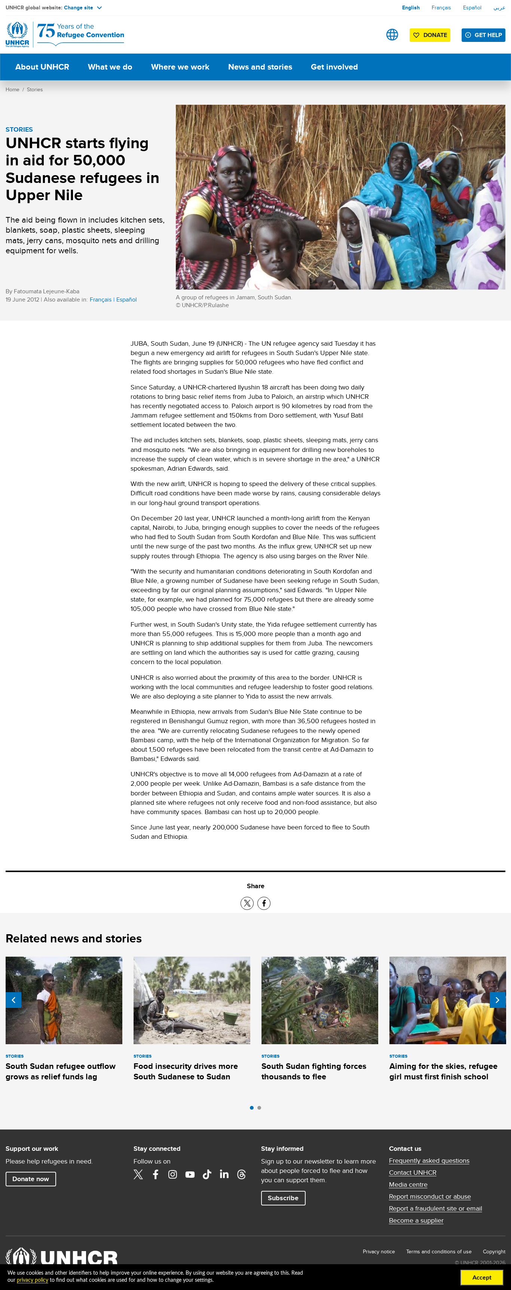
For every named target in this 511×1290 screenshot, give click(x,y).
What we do (110, 67)
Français (441, 7)
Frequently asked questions (429, 1160)
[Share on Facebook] (263, 903)
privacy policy (32, 1280)
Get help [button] (488, 35)
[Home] (58, 35)
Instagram (173, 1174)
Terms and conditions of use (439, 1251)
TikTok (207, 1174)
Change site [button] (78, 7)
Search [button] (368, 34)
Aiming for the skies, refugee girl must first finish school (443, 1071)
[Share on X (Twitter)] (247, 903)
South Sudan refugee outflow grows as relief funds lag (61, 1071)
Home (12, 89)
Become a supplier (416, 1220)
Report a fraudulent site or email (435, 1208)
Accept (482, 1278)
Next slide (497, 1000)
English (411, 7)
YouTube (190, 1174)
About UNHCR (42, 67)
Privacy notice (379, 1251)
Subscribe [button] (283, 1198)
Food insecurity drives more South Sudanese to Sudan (186, 1071)
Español (472, 7)
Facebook (155, 1174)
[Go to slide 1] (253, 1109)
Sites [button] (392, 34)
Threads (242, 1174)
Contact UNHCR (413, 1172)
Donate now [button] (30, 1179)
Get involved (334, 67)
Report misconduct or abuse (430, 1196)
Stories (35, 89)
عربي (499, 7)
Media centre (408, 1184)
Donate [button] (435, 35)
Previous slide (13, 1000)
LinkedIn (224, 1174)
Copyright (494, 1251)
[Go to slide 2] (261, 1109)
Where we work (180, 67)
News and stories (260, 67)
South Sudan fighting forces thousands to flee (313, 1071)
